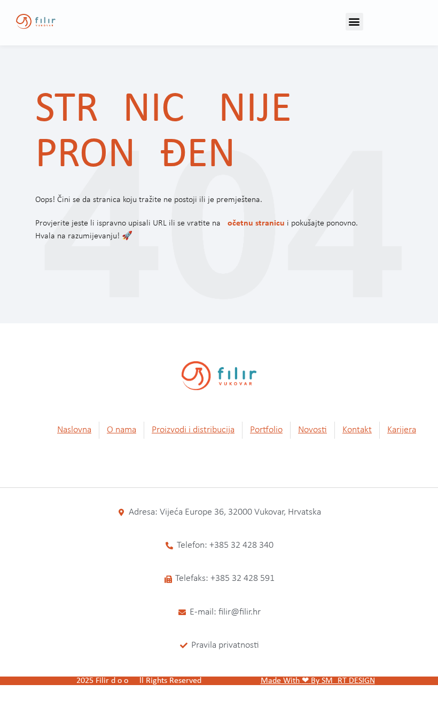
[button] (354, 21)
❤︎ (305, 681)
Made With (280, 681)
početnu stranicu (254, 223)
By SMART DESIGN (343, 681)
